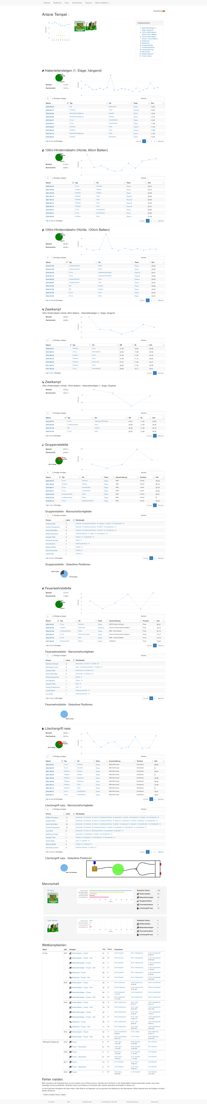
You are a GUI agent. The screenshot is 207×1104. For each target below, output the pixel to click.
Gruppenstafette (147, 45)
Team (136, 103)
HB (121, 345)
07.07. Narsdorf (135, 1052)
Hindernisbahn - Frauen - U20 (82, 958)
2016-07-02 (50, 292)
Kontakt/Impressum (132, 1102)
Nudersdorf (80, 778)
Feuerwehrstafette (148, 47)
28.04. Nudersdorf (119, 982)
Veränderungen (87, 1102)
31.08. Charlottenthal (154, 953)
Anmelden (51, 1102)
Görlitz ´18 (110, 523)
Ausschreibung (121, 477)
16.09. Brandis (152, 1062)
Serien (67, 3)
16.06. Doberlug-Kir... (137, 982)
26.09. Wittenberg (153, 1032)
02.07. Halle (134, 1002)
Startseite (47, 3)
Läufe (68, 520)
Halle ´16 (78, 667)
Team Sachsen (52, 920)
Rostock (100, 286)
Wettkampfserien (147, 54)
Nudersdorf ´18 (119, 817)
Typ (71, 103)
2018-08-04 (50, 362)
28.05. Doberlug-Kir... (120, 1002)
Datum (48, 103)
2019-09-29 (50, 113)
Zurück (138, 141)
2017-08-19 (50, 365)
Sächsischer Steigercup (77, 113)
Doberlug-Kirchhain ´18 (91, 523)
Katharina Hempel (52, 540)
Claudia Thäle (50, 537)
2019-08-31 (50, 120)
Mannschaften (77, 3)
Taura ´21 (97, 817)
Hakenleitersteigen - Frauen (81, 963)
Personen (88, 3)
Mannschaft (146, 52)
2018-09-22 (50, 137)
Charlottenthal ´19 (118, 523)
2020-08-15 (50, 110)
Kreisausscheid (64, 641)
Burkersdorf (112, 137)
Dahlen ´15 (88, 663)
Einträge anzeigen (59, 98)
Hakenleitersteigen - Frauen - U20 (83, 968)
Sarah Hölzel (50, 841)
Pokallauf (72, 110)
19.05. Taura (118, 1042)
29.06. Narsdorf (118, 953)
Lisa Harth (49, 694)
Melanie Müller (51, 547)
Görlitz (100, 266)
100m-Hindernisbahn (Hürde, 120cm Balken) (150, 37)
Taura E (136, 110)
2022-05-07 (50, 186)
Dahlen (80, 641)
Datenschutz (155, 1102)
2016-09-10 (50, 272)
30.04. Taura (118, 1072)
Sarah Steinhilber (52, 530)
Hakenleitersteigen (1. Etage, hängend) (149, 29)
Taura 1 (136, 127)
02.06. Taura (118, 1052)
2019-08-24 (50, 127)
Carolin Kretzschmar (53, 527)
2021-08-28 (50, 778)
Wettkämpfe (57, 3)
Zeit (152, 103)
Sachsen (101, 628)
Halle (99, 292)
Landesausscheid (74, 266)
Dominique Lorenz (52, 667)
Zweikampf (145, 41)
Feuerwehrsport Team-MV (109, 1102)
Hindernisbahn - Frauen (80, 953)
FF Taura (50, 890)
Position (143, 477)
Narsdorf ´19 (144, 817)
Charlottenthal (113, 120)
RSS (68, 1102)
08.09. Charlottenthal (154, 982)
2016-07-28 (50, 286)
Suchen (143, 98)
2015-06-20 (50, 641)
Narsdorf (111, 113)
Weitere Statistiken (101, 3)
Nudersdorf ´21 (135, 817)
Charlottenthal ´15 (144, 824)
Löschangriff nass (148, 49)
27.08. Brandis (152, 1072)
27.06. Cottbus (135, 1032)
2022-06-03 (50, 107)
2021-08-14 (50, 196)
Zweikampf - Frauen (79, 972)
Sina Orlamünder (52, 550)
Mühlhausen (112, 106)
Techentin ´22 (80, 523)
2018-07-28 (50, 266)
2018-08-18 (50, 358)
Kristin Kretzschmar (52, 677)
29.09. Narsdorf (135, 1042)
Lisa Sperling (50, 680)
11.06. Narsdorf (135, 1072)
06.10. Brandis (152, 1042)
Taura (136, 107)
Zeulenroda (95, 362)
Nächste (161, 141)
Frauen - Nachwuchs (79, 1047)
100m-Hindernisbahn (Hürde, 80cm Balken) (149, 33)
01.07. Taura (134, 1062)
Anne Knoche (50, 544)
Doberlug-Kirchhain (88, 501)
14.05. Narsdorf (118, 1062)
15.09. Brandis (152, 1052)
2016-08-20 (50, 279)
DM (71, 106)
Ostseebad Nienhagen (105, 272)
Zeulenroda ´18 (80, 663)
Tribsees (98, 189)
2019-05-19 (50, 133)
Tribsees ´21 (102, 523)
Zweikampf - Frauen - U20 (81, 977)
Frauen (74, 1042)
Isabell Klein (50, 554)
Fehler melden (147, 56)
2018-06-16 (50, 501)
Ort (110, 103)
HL (136, 345)
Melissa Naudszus (52, 534)
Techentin (99, 186)
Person (48, 520)
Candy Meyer (50, 690)
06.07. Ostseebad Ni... (137, 953)
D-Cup (72, 120)
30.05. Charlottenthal (120, 1032)
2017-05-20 (50, 368)
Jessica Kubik (50, 524)
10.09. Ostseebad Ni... (154, 1002)
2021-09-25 (50, 189)
